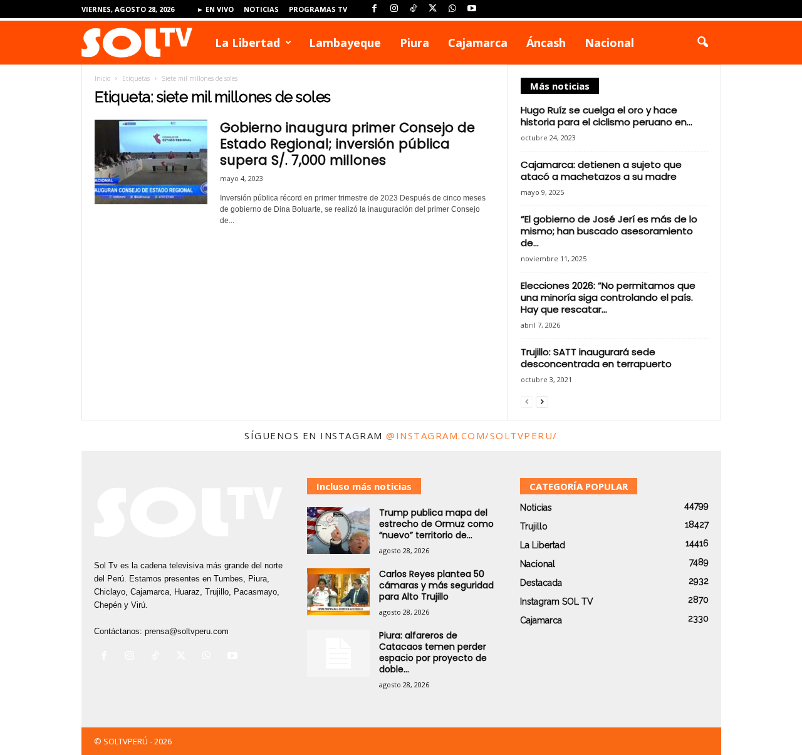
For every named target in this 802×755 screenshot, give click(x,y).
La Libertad (247, 42)
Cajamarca (478, 42)
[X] (432, 9)
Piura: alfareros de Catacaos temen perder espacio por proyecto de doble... (433, 652)
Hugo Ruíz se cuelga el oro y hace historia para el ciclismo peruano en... (606, 115)
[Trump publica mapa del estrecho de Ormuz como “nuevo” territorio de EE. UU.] (338, 530)
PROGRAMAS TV (318, 9)
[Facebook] (374, 9)
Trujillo (534, 526)
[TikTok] (413, 9)
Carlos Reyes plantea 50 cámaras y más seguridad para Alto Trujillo (436, 585)
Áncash (546, 42)
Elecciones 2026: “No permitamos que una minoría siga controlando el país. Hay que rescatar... (608, 297)
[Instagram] (394, 9)
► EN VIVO (215, 9)
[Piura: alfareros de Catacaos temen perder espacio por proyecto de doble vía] (338, 653)
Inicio (102, 78)
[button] (702, 42)
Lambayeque (345, 42)
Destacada (541, 583)
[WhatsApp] (452, 9)
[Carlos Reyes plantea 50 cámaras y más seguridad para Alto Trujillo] (338, 591)
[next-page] (542, 401)
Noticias (261, 9)
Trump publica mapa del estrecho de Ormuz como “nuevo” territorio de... (436, 523)
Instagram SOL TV (556, 601)
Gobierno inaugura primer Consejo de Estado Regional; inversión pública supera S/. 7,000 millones (347, 143)
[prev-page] (527, 401)
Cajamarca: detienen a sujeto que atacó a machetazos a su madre (601, 170)
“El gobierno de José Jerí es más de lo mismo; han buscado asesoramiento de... (609, 230)
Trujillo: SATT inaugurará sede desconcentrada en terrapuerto (596, 357)
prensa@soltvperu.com (187, 631)
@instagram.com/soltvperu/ (472, 435)
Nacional (609, 42)
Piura (414, 42)
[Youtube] (471, 9)
